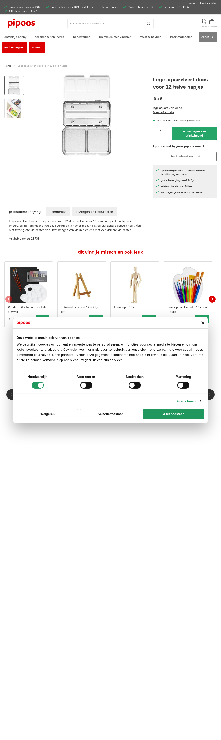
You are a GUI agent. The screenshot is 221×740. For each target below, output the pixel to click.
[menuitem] (16, 37)
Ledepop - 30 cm (125, 307)
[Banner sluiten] (202, 322)
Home (7, 66)
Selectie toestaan (110, 414)
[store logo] (30, 23)
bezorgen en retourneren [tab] (94, 211)
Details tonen (185, 401)
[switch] (86, 385)
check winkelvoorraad (185, 156)
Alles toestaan (173, 414)
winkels (193, 3)
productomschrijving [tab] (25, 211)
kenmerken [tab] (58, 211)
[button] (14, 106)
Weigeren (47, 414)
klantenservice (208, 3)
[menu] (110, 42)
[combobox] (110, 23)
